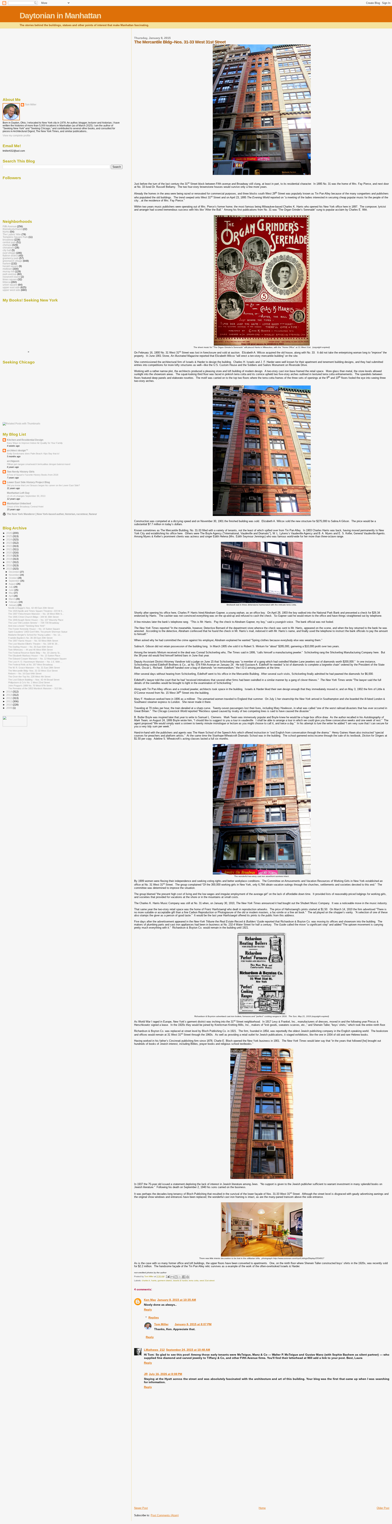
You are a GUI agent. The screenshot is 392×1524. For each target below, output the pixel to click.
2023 (9, 542)
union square (10, 284)
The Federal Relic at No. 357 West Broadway (30, 664)
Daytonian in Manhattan (60, 15)
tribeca (6, 282)
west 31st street (207, 1280)
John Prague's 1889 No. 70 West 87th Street (30, 685)
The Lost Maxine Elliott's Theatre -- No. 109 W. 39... (33, 644)
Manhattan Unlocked (19, 503)
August (12, 584)
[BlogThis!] (176, 1277)
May (11, 593)
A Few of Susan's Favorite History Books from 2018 (32, 475)
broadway (8, 239)
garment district (165, 1280)
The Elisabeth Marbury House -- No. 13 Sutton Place (34, 655)
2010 (9, 704)
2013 (9, 695)
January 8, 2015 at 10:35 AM (176, 1299)
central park (9, 242)
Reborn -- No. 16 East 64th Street (24, 673)
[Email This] (172, 1277)
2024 (9, 539)
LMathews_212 (154, 1349)
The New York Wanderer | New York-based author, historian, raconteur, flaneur (52, 514)
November (14, 575)
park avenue (10, 274)
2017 (9, 562)
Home (262, 1508)
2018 (9, 559)
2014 (9, 691)
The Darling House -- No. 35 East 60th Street (30, 647)
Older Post (383, 1508)
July (11, 587)
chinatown (8, 247)
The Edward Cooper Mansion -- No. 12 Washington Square (37, 658)
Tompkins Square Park (15, 237)
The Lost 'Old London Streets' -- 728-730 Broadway (33, 623)
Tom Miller (161, 1324)
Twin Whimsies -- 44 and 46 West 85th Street (30, 649)
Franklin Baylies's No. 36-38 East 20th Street (30, 638)
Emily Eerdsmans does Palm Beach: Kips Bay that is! (33, 453)
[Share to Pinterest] (188, 1277)
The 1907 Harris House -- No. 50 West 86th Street (33, 640)
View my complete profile (16, 135)
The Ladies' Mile (12, 234)
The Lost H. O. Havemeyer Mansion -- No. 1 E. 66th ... (35, 661)
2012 (9, 698)
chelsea (7, 245)
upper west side (11, 290)
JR (146, 1374)
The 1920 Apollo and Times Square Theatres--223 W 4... (36, 611)
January (13, 605)
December (14, 572)
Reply (148, 1309)
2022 (9, 546)
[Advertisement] (164, 1477)
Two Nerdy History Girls (21, 471)
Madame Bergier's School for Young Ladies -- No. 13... (35, 635)
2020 (9, 552)
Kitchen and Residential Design (25, 439)
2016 (9, 565)
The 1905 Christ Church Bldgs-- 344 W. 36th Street (33, 617)
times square (10, 279)
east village (9, 253)
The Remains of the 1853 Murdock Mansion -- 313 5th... (35, 688)
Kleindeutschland (12, 229)
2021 (9, 549)
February (14, 602)
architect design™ (17, 450)
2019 (9, 555)
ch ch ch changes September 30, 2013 (26, 496)
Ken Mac (150, 1299)
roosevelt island (11, 276)
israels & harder (180, 1280)
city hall (7, 250)
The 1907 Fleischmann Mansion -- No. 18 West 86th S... (36, 614)
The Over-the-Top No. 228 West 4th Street (29, 676)
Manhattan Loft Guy (18, 492)
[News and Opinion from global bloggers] (15, 725)
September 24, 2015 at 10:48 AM (188, 1349)
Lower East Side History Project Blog (28, 482)
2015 (9, 568)
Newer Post (141, 1508)
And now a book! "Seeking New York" (26, 626)
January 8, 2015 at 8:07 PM (193, 1324)
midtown (7, 268)
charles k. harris (149, 1280)
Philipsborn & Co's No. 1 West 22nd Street (29, 682)
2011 (9, 701)
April (11, 596)
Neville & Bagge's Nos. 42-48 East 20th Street (30, 608)
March (12, 599)
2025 (9, 536)
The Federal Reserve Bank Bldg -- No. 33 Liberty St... (34, 653)
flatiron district (10, 255)
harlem (6, 263)
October (13, 578)
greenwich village (12, 261)
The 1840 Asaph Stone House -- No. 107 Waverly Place (35, 620)
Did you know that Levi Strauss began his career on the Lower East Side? (43, 485)
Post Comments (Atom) (165, 1515)
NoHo (6, 231)
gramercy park (11, 258)
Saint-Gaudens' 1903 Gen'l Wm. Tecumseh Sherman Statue (37, 632)
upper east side (11, 287)
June (11, 590)
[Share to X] (180, 1277)
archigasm (13, 461)
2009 (9, 708)
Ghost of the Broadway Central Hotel (25, 506)
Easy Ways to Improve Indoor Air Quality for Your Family (35, 443)
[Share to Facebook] (184, 1277)
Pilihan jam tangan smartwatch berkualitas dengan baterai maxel (38, 464)
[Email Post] (167, 1276)
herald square (10, 266)
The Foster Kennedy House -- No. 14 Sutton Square (34, 629)
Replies (153, 1317)
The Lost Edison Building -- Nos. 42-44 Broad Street (33, 679)
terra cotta (193, 1280)
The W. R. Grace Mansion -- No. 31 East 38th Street (34, 667)
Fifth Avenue (9, 226)
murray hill (8, 271)
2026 (9, 533)
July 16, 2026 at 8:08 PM (165, 1374)
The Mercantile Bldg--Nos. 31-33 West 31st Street (33, 670)
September (14, 581)
